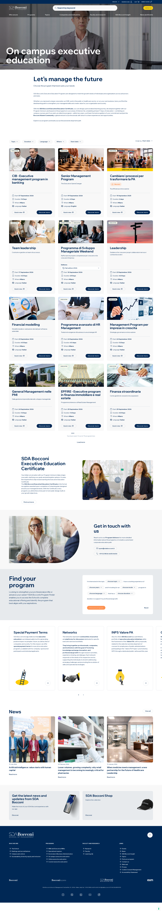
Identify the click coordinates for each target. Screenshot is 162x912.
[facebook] (63, 895)
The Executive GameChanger (71, 183)
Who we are (13, 15)
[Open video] (117, 480)
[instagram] (99, 895)
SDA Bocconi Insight (122, 15)
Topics (47, 15)
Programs (31, 15)
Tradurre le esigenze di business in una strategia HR (79, 332)
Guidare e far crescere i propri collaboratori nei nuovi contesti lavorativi (128, 253)
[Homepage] (21, 835)
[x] (72, 895)
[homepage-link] (18, 8)
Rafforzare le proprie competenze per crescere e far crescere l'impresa (79, 257)
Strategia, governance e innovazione (122, 332)
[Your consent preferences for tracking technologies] (158, 908)
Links (121, 843)
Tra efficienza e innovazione (119, 189)
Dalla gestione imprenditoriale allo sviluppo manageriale (31, 399)
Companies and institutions (70, 15)
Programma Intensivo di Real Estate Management (78, 402)
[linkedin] (81, 895)
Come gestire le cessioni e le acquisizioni (124, 396)
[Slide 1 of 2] (78, 695)
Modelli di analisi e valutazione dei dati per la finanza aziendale (29, 330)
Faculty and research (98, 15)
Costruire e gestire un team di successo (26, 252)
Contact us (148, 8)
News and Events (146, 15)
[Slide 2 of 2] (83, 695)
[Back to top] (150, 835)
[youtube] (90, 895)
